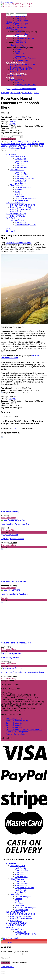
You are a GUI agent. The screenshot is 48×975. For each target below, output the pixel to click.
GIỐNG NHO (27, 93)
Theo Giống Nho (16, 45)
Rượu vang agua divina (10, 657)
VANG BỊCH (10, 78)
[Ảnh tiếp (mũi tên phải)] (4, 973)
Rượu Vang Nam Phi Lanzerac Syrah (15, 524)
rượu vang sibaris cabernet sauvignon (16, 643)
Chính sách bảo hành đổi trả (17, 721)
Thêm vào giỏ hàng (8, 139)
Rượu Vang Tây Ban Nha (24, 38)
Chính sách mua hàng (14, 727)
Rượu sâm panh (21, 27)
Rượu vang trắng (21, 21)
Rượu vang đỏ (20, 18)
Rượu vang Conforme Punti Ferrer (14, 594)
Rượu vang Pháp (21, 34)
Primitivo (18, 49)
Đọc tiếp (4, 598)
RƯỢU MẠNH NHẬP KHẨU (25, 85)
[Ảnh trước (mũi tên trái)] (2, 973)
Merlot (17, 52)
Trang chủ (5, 93)
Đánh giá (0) (11, 231)
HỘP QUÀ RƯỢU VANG (15, 63)
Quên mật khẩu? (7, 967)
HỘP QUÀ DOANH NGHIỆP (21, 69)
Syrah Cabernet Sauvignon (25, 58)
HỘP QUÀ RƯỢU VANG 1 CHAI (22, 65)
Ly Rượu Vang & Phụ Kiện (16, 74)
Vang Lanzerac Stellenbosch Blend (22, 147)
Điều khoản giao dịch (14, 718)
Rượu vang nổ (20, 25)
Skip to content (7, 2)
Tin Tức (9, 25)
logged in (15, 428)
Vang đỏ (12, 124)
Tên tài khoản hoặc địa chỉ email (14, 951)
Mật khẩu (5, 958)
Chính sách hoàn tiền (14, 725)
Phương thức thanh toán (15, 734)
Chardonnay (19, 54)
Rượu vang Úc (20, 41)
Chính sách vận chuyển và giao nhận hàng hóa (24, 729)
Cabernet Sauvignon (23, 47)
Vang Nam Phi (20, 43)
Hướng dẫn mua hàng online (17, 732)
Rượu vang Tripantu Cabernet (12, 539)
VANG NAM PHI (24, 146)
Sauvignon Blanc (21, 60)
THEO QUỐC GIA (17, 29)
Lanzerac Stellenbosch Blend (18, 243)
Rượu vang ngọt (21, 23)
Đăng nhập (5, 962)
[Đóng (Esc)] (2, 971)
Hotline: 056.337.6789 (11, 22)
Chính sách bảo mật (14, 723)
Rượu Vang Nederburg (10, 511)
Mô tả (8, 229)
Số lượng (7, 137)
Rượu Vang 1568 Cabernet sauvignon (16, 581)
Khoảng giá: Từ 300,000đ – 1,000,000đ (20, 142)
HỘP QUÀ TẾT (16, 71)
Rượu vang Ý (20, 32)
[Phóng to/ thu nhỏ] (4, 971)
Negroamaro (20, 56)
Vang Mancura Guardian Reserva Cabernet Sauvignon (22, 672)
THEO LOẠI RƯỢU (17, 16)
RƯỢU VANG (11, 14)
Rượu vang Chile (21, 36)
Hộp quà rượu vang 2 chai (20, 67)
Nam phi (13, 121)
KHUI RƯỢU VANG (17, 76)
